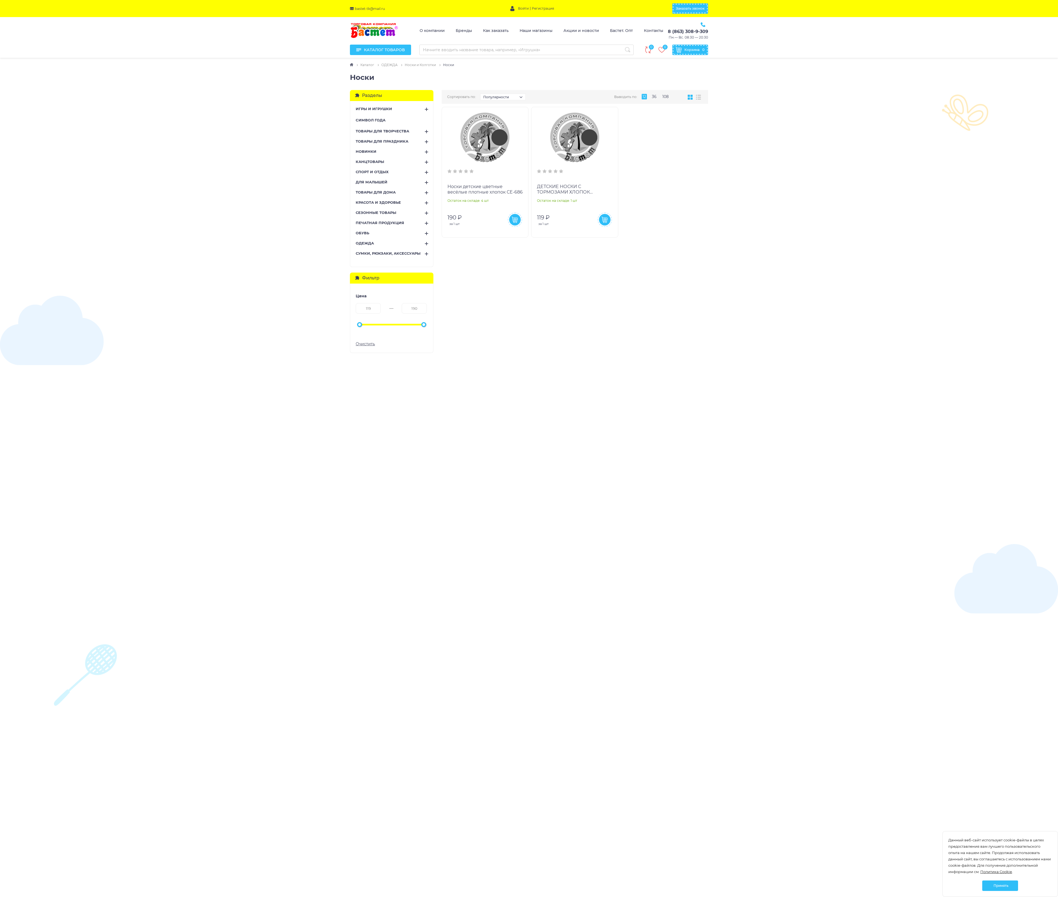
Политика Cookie (996, 871)
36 (654, 96)
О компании (432, 30)
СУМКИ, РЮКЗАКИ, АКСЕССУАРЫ (388, 253)
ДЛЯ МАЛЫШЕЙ (371, 182)
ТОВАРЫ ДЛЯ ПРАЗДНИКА (382, 141)
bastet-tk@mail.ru (370, 9)
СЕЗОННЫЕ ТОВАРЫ (376, 212)
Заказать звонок (690, 8)
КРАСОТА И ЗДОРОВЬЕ (378, 202)
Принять (1001, 886)
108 (665, 96)
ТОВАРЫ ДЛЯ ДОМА (376, 192)
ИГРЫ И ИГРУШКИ (374, 109)
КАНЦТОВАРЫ (370, 161)
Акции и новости (581, 30)
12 (644, 96)
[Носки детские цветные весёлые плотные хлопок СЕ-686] (485, 137)
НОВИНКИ (366, 151)
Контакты (653, 30)
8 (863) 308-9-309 (688, 31)
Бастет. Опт (621, 30)
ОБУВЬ (362, 233)
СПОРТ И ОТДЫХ (372, 172)
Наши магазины (536, 30)
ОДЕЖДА (365, 243)
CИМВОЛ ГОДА (370, 120)
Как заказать (496, 30)
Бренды (464, 30)
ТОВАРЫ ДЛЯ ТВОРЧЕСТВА (382, 131)
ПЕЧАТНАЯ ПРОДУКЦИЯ (380, 223)
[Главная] (352, 65)
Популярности (496, 97)
